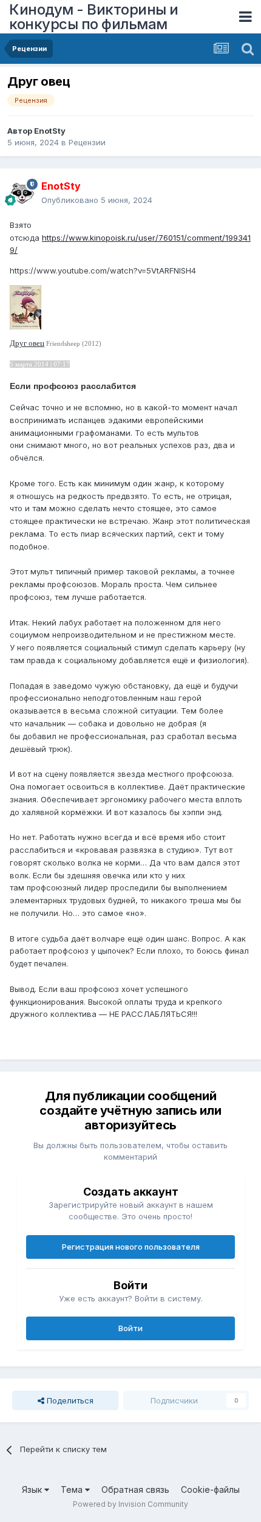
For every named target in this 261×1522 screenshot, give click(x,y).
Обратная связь (135, 1489)
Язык (33, 1489)
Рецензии (87, 142)
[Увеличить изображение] (25, 306)
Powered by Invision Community (130, 1504)
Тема (73, 1489)
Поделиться (68, 1400)
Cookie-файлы (210, 1489)
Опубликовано (96, 200)
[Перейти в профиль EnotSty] (22, 193)
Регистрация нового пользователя (131, 1247)
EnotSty (50, 131)
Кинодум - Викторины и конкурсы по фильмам (93, 17)
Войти (130, 1328)
